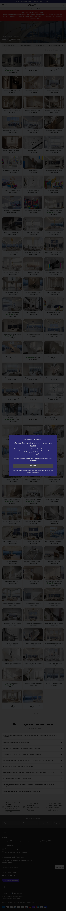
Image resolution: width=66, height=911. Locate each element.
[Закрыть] (54, 437)
